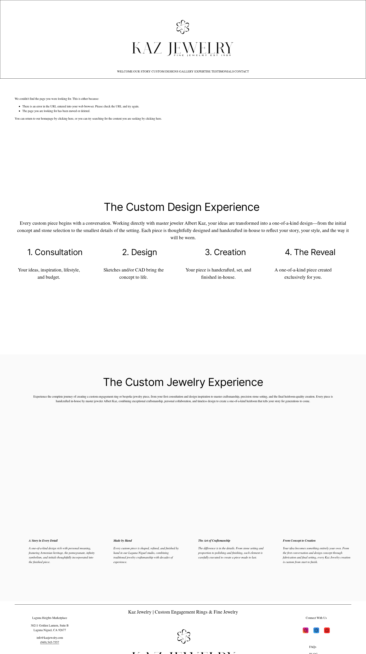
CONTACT (241, 71)
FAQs (312, 647)
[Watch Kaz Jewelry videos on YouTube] (327, 631)
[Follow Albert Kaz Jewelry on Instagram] (305, 631)
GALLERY (186, 71)
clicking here (65, 118)
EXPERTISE (202, 71)
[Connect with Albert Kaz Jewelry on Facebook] (316, 631)
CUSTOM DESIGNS (165, 71)
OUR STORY (142, 71)
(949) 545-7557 (49, 642)
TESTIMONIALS (222, 71)
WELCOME (125, 71)
